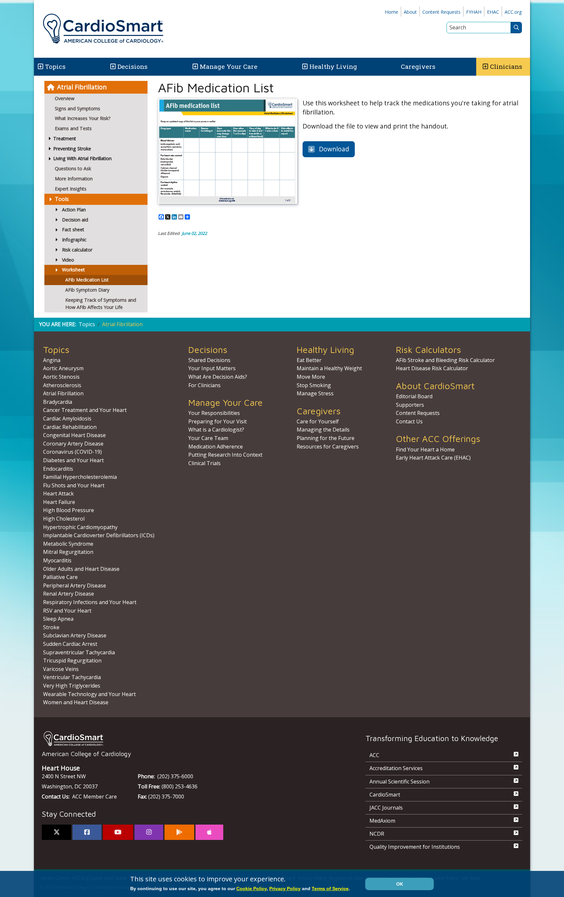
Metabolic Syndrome (68, 543)
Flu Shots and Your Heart (73, 485)
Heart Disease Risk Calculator (432, 368)
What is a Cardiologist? (216, 429)
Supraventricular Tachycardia (79, 652)
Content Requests (441, 12)
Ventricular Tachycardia (72, 677)
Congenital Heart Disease (74, 435)
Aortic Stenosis (61, 376)
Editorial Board (414, 396)
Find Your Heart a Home (425, 449)
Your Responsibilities (214, 413)
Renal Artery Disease (68, 593)
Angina (51, 360)
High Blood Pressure (68, 510)
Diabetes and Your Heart (73, 460)
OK (399, 884)
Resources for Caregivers (328, 446)
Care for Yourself (318, 421)
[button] (40, 66)
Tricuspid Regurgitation (72, 660)
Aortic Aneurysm (63, 368)
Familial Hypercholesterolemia (80, 476)
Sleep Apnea (58, 618)
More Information (74, 178)
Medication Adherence (215, 446)
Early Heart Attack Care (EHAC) (433, 457)
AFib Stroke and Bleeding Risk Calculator (445, 360)
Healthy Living (333, 66)
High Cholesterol (64, 518)
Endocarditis (58, 468)
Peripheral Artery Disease (74, 585)
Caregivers (418, 66)
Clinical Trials (204, 463)
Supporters (410, 404)
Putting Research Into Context (225, 454)
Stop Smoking (314, 385)
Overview (64, 98)
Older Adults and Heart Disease (81, 568)
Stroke (51, 627)
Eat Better (309, 360)
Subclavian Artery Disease (74, 635)
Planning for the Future (325, 438)
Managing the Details (323, 429)
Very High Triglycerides (71, 685)
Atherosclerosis (62, 385)
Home (391, 12)
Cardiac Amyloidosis (67, 418)
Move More (311, 376)
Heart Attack (58, 493)
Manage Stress (315, 393)
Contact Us (409, 421)
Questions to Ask (73, 168)
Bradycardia (57, 401)
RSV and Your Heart (67, 610)
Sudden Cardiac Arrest (70, 643)
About (410, 12)
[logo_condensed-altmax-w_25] (190, 739)
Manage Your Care (229, 66)
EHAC (493, 12)
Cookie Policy (251, 888)
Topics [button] (55, 66)
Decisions (133, 66)
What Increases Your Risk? (83, 118)
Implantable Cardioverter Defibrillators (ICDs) (98, 535)
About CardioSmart (435, 385)
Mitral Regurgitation (68, 551)
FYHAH (473, 12)
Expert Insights (70, 189)
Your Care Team (208, 438)
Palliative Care (60, 577)
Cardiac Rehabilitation (70, 427)
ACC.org (513, 12)
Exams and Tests (73, 128)
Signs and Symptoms (77, 108)
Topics (87, 324)
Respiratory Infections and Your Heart (89, 602)
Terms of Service (330, 888)
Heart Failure (59, 502)
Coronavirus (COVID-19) (72, 451)
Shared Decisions (209, 360)
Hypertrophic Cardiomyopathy (80, 527)
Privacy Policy (285, 888)
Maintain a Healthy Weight (329, 368)
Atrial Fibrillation (82, 87)
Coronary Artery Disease (73, 443)
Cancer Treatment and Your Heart (85, 410)
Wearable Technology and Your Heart (89, 694)
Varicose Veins (61, 669)
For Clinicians (204, 385)
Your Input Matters (212, 368)
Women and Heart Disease (75, 702)
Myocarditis (57, 560)
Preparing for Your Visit (217, 421)
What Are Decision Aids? (217, 376)
